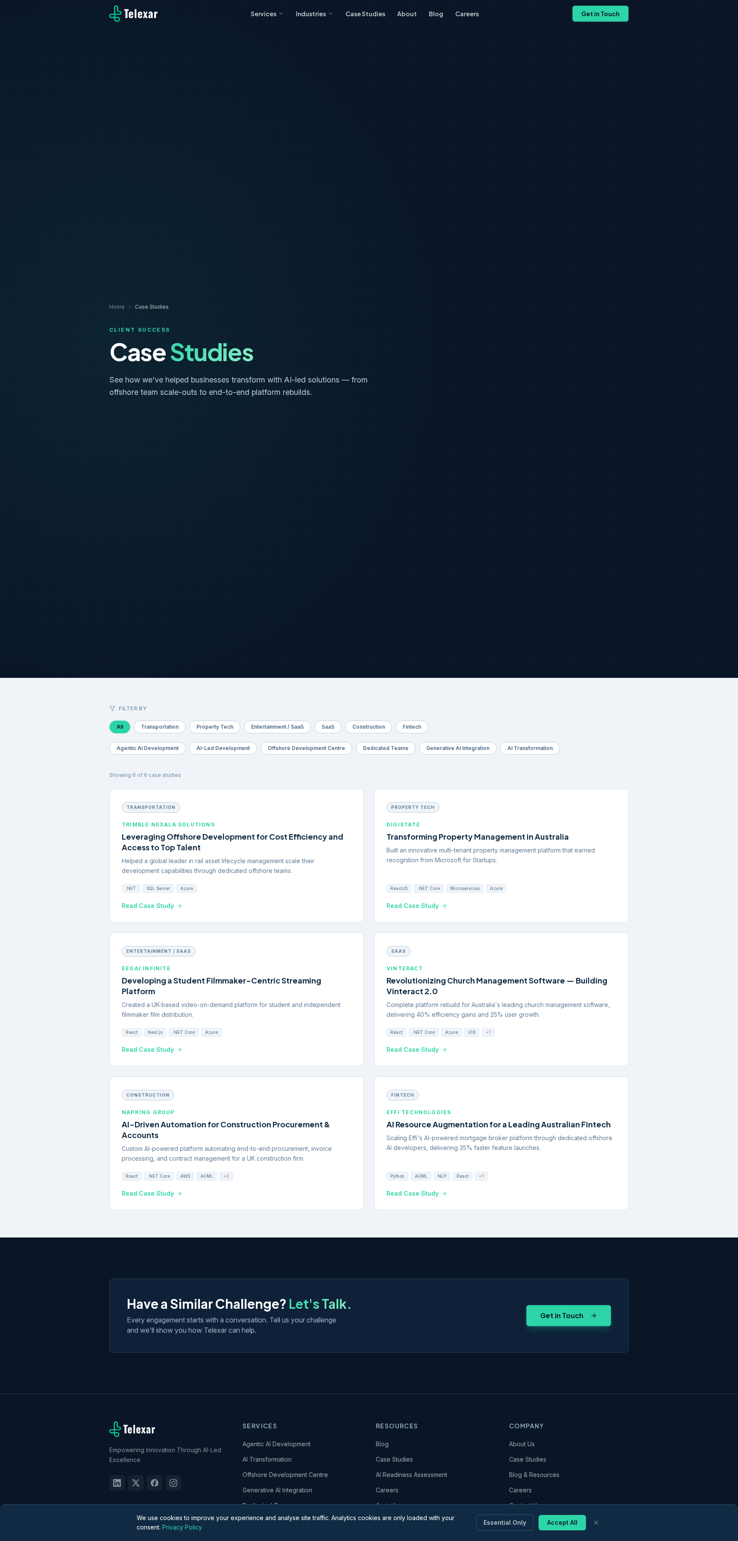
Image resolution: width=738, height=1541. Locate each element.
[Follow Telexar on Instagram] (173, 1483)
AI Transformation (530, 748)
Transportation (160, 727)
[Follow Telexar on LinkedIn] (117, 1483)
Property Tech (214, 727)
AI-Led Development (223, 748)
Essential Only (504, 1522)
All (120, 727)
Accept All (562, 1522)
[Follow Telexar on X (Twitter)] (136, 1483)
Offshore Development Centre (306, 748)
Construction (368, 727)
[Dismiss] (596, 1523)
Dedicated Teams (385, 748)
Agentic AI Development (148, 748)
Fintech (412, 727)
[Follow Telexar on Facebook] (154, 1483)
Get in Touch (600, 14)
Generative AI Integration (457, 748)
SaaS (328, 727)
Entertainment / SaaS (277, 727)
